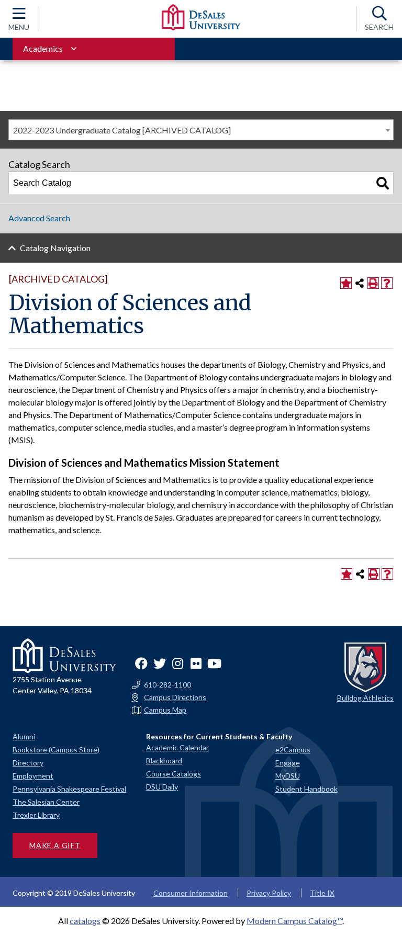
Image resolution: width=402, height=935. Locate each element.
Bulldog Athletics (365, 697)
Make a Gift (55, 845)
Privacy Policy (269, 892)
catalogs (85, 921)
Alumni (24, 736)
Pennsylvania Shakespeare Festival (69, 788)
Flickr (196, 663)
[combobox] (201, 129)
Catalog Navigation (55, 248)
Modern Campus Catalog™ (294, 921)
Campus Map (165, 710)
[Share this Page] (359, 283)
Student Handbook (306, 788)
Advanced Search (39, 218)
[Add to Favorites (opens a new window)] (346, 283)
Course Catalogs (173, 773)
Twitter (159, 663)
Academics (43, 48)
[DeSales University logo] (201, 17)
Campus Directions (175, 697)
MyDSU (287, 775)
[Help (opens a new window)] (387, 283)
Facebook (141, 663)
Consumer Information (190, 892)
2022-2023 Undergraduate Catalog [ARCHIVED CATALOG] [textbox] (122, 130)
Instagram (178, 663)
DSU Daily (162, 786)
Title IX (322, 892)
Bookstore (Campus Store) (56, 749)
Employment (33, 775)
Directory (28, 762)
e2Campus (292, 749)
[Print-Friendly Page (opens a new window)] (373, 283)
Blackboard (164, 760)
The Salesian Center (46, 801)
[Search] (383, 183)
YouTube (214, 663)
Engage (287, 762)
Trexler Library (36, 814)
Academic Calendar (177, 747)
